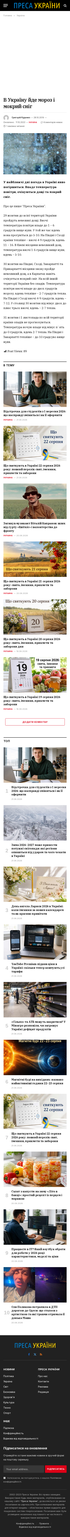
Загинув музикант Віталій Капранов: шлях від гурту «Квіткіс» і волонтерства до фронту (34, 527)
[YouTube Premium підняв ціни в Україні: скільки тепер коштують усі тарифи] (35, 942)
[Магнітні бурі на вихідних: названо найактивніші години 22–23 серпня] (35, 1057)
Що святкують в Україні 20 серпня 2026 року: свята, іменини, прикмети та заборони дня (31, 642)
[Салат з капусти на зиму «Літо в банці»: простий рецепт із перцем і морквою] (35, 1169)
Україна (33, 122)
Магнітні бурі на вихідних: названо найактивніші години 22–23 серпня (37, 1081)
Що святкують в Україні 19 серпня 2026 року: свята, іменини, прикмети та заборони (31, 700)
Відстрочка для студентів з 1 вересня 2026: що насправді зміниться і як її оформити (34, 413)
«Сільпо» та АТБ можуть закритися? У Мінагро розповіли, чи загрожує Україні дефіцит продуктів (38, 1025)
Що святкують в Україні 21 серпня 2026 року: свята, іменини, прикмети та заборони (31, 585)
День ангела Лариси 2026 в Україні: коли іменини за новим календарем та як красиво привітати (37, 910)
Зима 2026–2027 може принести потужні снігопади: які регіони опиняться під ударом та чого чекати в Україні (38, 850)
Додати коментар (35, 722)
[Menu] (5, 5)
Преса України (29, 1501)
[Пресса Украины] (36, 5)
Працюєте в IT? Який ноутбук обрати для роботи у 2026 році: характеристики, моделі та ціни (38, 1252)
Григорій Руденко (21, 117)
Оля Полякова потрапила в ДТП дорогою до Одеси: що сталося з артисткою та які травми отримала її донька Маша (38, 1312)
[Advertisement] (35, 57)
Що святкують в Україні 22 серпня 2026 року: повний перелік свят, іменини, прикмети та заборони (31, 469)
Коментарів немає (53, 122)
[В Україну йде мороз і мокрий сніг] (35, 153)
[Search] (65, 5)
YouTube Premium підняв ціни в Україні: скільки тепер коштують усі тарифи (38, 967)
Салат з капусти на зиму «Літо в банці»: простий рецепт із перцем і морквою (36, 1195)
